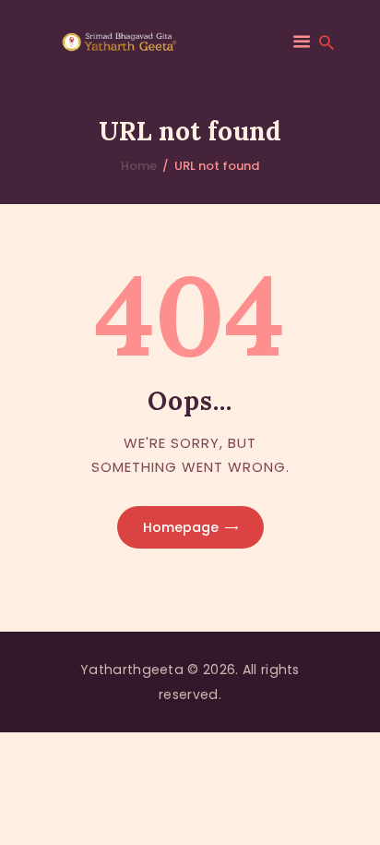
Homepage (181, 527)
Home (139, 166)
